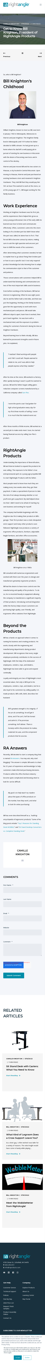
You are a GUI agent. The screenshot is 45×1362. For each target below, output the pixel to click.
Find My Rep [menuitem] (7, 1299)
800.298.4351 (10, 1265)
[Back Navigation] (22, 53)
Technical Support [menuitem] (9, 1291)
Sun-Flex (25, 392)
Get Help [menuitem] (7, 1283)
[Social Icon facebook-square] (13, 1272)
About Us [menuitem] (25, 1291)
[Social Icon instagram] (16, 1272)
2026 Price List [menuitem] (8, 1303)
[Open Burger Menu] (40, 5)
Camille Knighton (11, 24)
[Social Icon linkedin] (8, 1272)
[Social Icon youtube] (4, 1272)
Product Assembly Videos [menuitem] (9, 1313)
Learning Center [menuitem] (28, 1295)
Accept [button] (18, 1358)
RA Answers (15, 758)
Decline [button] (27, 1358)
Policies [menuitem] (6, 1295)
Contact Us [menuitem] (7, 1318)
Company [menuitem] (26, 1283)
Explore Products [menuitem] (28, 1288)
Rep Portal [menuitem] (26, 1299)
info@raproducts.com (12, 1267)
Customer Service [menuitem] (9, 1288)
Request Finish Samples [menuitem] (8, 1307)
